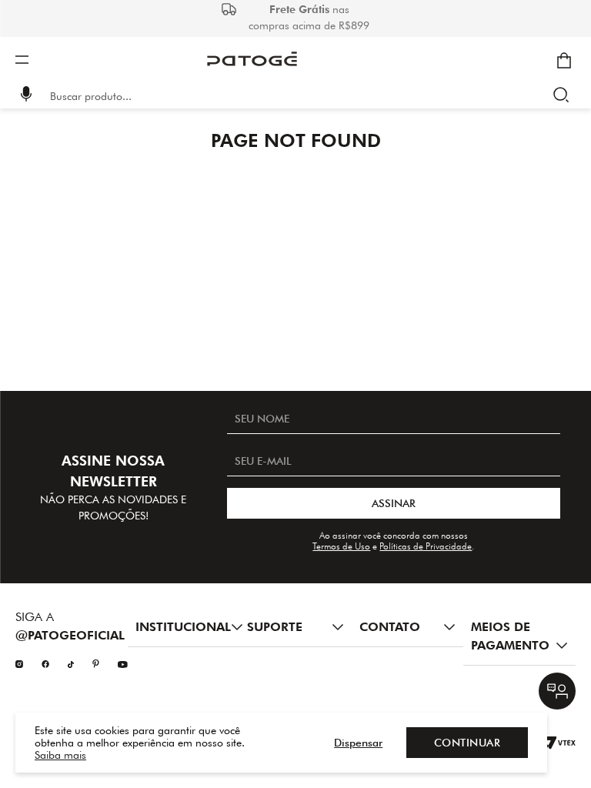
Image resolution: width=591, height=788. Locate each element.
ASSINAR (394, 503)
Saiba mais (60, 755)
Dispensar (358, 742)
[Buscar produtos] (564, 96)
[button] (26, 96)
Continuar (467, 742)
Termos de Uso (341, 546)
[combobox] (307, 96)
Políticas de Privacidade (425, 546)
